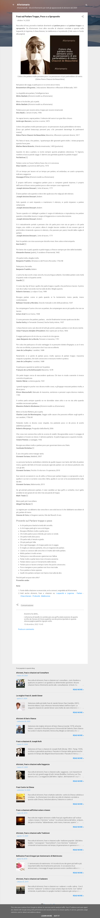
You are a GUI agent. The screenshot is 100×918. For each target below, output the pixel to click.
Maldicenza (45, 596)
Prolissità (36, 596)
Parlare (79, 593)
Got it (57, 916)
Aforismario (23, 4)
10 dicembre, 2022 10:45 (33, 624)
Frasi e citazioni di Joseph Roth (29, 741)
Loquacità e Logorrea (65, 593)
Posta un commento (26, 629)
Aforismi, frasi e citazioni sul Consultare (32, 673)
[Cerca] (86, 5)
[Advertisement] (50, 645)
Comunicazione (27, 605)
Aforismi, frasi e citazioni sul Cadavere (32, 879)
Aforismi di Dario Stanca (26, 719)
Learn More (46, 916)
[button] (82, 16)
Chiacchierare (26, 596)
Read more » (78, 689)
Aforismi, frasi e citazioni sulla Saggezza (33, 764)
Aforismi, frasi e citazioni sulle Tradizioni (33, 833)
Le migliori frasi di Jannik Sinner (29, 696)
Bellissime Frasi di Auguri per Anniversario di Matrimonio (39, 856)
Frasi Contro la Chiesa (25, 787)
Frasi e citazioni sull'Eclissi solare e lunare (33, 810)
